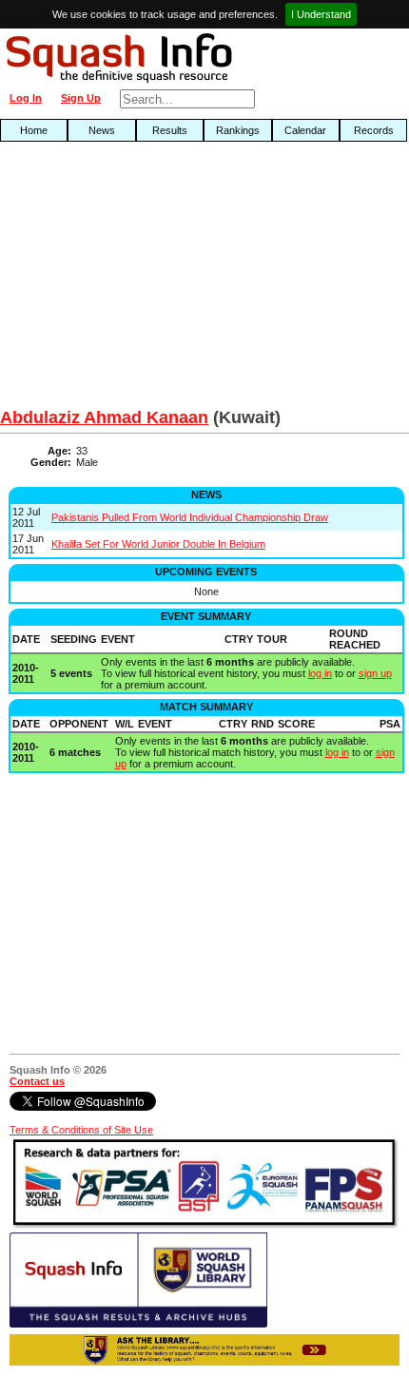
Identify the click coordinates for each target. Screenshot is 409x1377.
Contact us (37, 1081)
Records (374, 130)
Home (34, 130)
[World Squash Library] (138, 1323)
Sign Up (81, 98)
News (101, 130)
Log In (26, 98)
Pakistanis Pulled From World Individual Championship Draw (189, 517)
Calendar (305, 130)
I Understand (321, 14)
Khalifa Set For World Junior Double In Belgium (158, 544)
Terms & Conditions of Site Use (81, 1129)
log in (320, 673)
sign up (375, 673)
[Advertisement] (131, 279)
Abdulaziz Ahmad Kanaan (104, 417)
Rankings (238, 130)
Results (169, 130)
